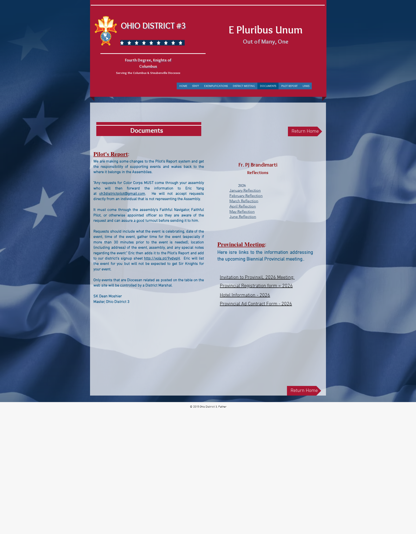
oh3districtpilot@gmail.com (122, 193)
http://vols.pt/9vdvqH (162, 258)
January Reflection (245, 190)
